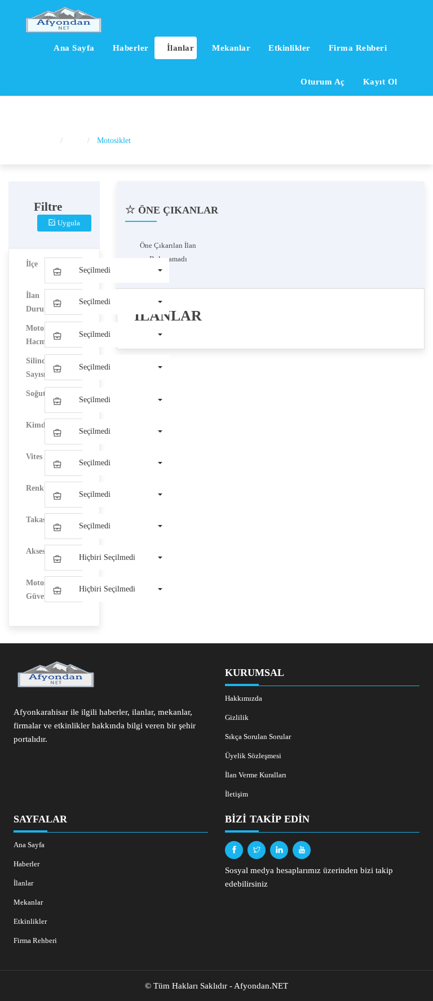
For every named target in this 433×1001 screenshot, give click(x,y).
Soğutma (35, 393)
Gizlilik (237, 717)
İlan (76, 140)
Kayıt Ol (378, 81)
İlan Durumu (35, 302)
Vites (34, 456)
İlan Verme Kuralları (255, 775)
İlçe (32, 264)
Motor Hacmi (35, 335)
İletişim (236, 794)
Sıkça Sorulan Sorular (258, 736)
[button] (107, 270)
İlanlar (179, 47)
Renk (35, 488)
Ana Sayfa (73, 47)
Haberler (129, 47)
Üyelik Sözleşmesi (253, 755)
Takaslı (35, 519)
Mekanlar (230, 47)
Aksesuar (35, 551)
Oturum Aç (321, 81)
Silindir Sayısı (35, 368)
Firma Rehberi (356, 47)
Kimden (35, 425)
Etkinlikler (288, 47)
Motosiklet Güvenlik (35, 589)
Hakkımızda (243, 698)
